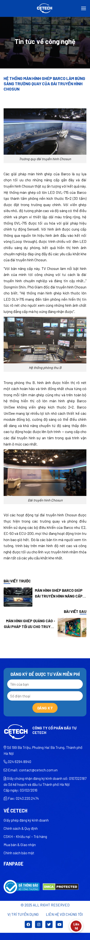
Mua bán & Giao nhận (20, 844)
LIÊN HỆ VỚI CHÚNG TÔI (64, 914)
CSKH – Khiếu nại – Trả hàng (25, 836)
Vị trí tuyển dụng (23, 914)
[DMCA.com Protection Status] (61, 886)
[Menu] (83, 8)
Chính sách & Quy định (21, 828)
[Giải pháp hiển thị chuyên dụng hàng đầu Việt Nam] (45, 8)
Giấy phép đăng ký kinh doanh (26, 820)
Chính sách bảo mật (19, 853)
